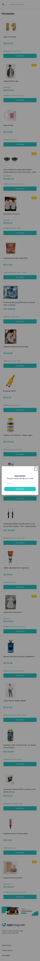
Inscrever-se (20, 489)
